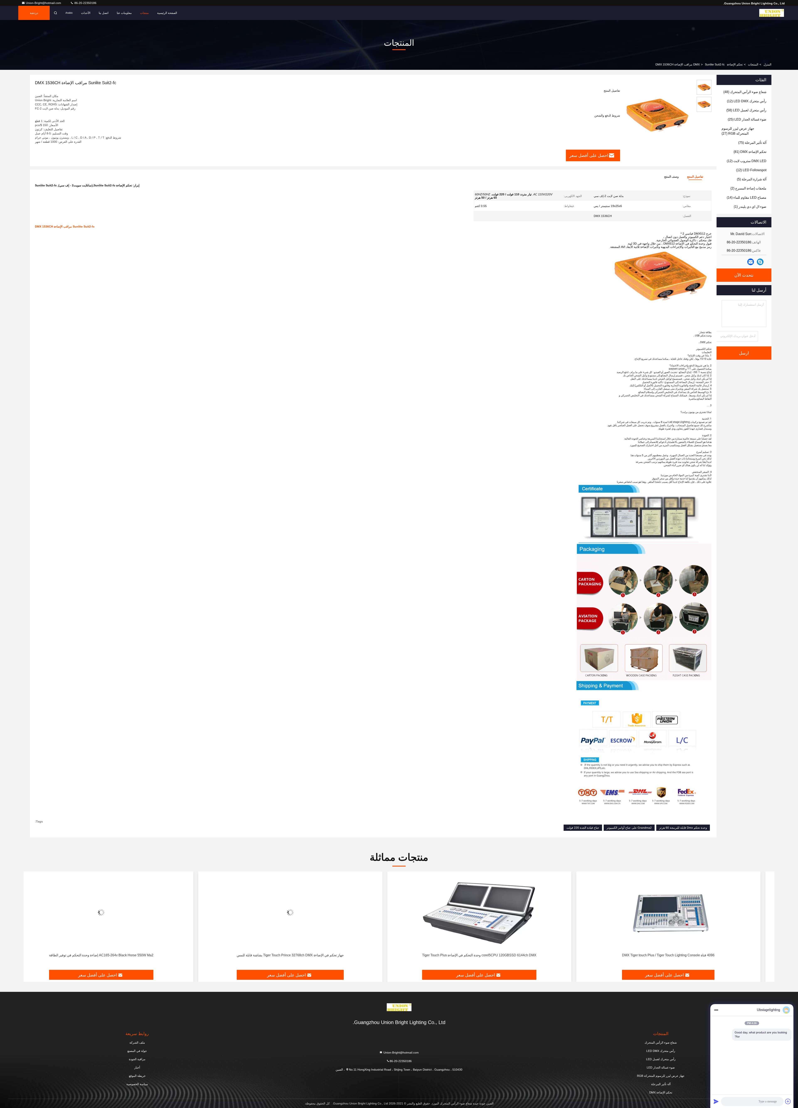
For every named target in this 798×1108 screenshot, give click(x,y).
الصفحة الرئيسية (167, 13)
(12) (746, 101)
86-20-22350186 (85, 3)
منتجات (144, 13)
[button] (767, 922)
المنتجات (753, 64)
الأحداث (85, 13)
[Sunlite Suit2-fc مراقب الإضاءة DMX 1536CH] (657, 115)
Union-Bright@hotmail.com (44, 3)
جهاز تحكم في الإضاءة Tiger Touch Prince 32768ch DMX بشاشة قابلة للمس (493, 955)
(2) (748, 188)
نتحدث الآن (744, 275)
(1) (750, 206)
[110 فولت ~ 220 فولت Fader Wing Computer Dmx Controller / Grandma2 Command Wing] (116, 912)
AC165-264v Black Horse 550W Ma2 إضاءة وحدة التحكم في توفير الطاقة (304, 955)
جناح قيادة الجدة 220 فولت (582, 827)
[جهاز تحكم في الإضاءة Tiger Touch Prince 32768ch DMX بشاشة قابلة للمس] (494, 912)
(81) (750, 152)
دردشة (34, 13)
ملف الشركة (137, 1042)
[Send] (716, 1101)
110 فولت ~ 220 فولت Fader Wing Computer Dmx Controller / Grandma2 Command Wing (115, 955)
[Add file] (788, 1101)
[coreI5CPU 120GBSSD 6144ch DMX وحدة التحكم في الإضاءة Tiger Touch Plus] (683, 912)
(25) (747, 119)
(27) (738, 131)
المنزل (767, 64)
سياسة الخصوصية (137, 1084)
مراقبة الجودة (137, 1059)
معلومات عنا (124, 13)
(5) (751, 179)
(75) (752, 142)
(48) (744, 92)
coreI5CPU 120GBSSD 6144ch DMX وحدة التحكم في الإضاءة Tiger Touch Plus (682, 955)
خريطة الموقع (137, 1075)
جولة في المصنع (137, 1051)
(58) (746, 110)
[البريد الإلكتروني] (750, 262)
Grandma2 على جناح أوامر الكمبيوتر (629, 827)
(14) (746, 197)
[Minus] (716, 1009)
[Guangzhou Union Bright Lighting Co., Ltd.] (772, 13)
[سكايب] (760, 262)
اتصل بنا (103, 13)
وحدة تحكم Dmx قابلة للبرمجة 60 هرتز (683, 827)
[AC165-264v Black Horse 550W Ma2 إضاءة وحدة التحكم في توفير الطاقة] (305, 912)
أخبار (137, 1067)
